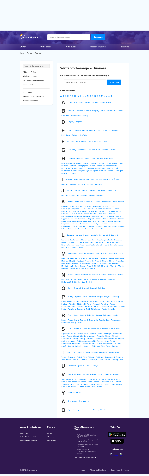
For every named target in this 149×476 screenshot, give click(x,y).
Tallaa (88, 352)
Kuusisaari (112, 224)
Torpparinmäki (110, 357)
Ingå (113, 179)
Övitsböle (103, 410)
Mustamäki (86, 263)
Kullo (94, 221)
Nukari (86, 279)
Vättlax (81, 387)
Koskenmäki (111, 219)
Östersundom (87, 410)
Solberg (75, 339)
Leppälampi (101, 240)
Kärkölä (90, 229)
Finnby (77, 141)
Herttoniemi (65, 168)
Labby (87, 235)
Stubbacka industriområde (86, 341)
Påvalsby (111, 309)
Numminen (102, 279)
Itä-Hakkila (81, 184)
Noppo (73, 279)
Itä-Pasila (90, 184)
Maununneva (93, 258)
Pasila (63, 301)
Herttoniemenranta (110, 166)
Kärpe (97, 229)
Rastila (63, 320)
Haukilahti (64, 166)
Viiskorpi (79, 384)
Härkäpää (119, 171)
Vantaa (74, 379)
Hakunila (100, 158)
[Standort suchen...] (87, 37)
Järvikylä (92, 195)
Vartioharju (82, 379)
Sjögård (76, 336)
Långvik (73, 247)
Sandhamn (95, 329)
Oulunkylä (101, 288)
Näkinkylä (75, 282)
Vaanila (70, 374)
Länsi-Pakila (79, 245)
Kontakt (49, 433)
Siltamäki (93, 333)
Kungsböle (65, 224)
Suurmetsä (76, 344)
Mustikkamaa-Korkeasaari (109, 263)
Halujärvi (85, 163)
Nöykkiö (89, 282)
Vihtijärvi (118, 382)
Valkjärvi (93, 374)
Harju (121, 163)
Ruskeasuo (65, 322)
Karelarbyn (87, 206)
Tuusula (75, 360)
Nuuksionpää (66, 282)
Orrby (70, 288)
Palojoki (100, 297)
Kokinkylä (104, 216)
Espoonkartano (113, 130)
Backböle (71, 111)
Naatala (70, 274)
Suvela (99, 344)
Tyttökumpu (93, 360)
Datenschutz (51, 440)
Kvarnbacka (65, 226)
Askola (108, 102)
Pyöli (88, 309)
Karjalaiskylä (65, 209)
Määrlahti (82, 268)
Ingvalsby (106, 179)
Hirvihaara (109, 168)
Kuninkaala (74, 224)
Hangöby (101, 163)
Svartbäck (117, 344)
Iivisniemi (68, 179)
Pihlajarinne (94, 301)
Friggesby (97, 141)
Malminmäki (113, 253)
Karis (112, 206)
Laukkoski (65, 240)
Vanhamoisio (66, 379)
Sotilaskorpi (98, 339)
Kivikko (72, 214)
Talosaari (94, 352)
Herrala (99, 166)
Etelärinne (75, 135)
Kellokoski (77, 211)
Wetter (23, 47)
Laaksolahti (79, 235)
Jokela (69, 190)
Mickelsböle (89, 261)
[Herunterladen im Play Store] (117, 434)
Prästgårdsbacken (67, 306)
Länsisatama (118, 245)
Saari (69, 329)
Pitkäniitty (72, 304)
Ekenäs (85, 130)
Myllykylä (64, 266)
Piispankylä (118, 301)
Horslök (74, 171)
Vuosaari (107, 384)
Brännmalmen (76, 116)
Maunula (84, 258)
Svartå (63, 346)
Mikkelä (98, 261)
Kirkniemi (64, 214)
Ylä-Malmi (71, 393)
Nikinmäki (102, 274)
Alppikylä (95, 102)
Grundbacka (82, 150)
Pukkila (96, 306)
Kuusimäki (103, 224)
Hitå (116, 168)
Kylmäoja (99, 226)
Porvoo (112, 304)
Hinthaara (90, 168)
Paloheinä (92, 297)
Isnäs (118, 179)
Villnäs (85, 384)
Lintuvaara (71, 242)
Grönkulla (91, 150)
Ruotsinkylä (93, 320)
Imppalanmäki (84, 179)
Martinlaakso (75, 258)
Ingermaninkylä (96, 179)
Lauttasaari (74, 240)
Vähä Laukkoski (117, 384)
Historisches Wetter (30, 101)
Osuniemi (77, 288)
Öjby (69, 410)
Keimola (64, 211)
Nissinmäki (65, 279)
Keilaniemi (116, 209)
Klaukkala (93, 214)
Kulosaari (109, 221)
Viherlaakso (104, 382)
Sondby (82, 339)
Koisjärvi (112, 214)
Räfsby (73, 322)
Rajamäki (90, 315)
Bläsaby (120, 111)
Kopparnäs (65, 219)
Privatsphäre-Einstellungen (98, 470)
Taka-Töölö (80, 352)
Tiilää (85, 357)
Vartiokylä (91, 379)
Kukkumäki (87, 221)
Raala (70, 315)
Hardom (115, 163)
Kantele (71, 206)
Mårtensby (91, 268)
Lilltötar (63, 242)
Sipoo (63, 336)
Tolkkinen (99, 357)
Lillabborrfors (118, 240)
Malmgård (82, 253)
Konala (111, 216)
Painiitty (70, 297)
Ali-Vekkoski (78, 102)
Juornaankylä (111, 190)
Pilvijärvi (64, 304)
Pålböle (104, 309)
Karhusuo (105, 206)
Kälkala (70, 229)
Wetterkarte (71, 47)
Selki (118, 329)
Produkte (125, 47)
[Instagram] (124, 455)
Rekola (70, 320)
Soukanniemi (109, 339)
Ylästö (78, 393)
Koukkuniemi (66, 221)
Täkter (101, 360)
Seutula (73, 333)
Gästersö (113, 150)
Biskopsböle (111, 111)
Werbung (50, 437)
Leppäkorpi (92, 240)
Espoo (104, 130)
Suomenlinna (66, 344)
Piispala (110, 301)
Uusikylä (95, 366)
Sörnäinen (115, 346)
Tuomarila (119, 357)
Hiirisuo (73, 168)
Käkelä (63, 229)
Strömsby (71, 341)
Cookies (83, 470)
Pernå (69, 301)
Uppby (88, 366)
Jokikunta (76, 190)
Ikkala (76, 179)
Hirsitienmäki (99, 168)
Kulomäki (101, 221)
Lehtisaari (83, 240)
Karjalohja (75, 209)
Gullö (98, 150)
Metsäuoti (80, 261)
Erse (98, 130)
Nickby (77, 274)
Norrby (79, 279)
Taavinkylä (71, 352)
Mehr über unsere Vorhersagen (85, 457)
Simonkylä (107, 333)
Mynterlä (89, 266)
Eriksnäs (92, 130)
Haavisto (79, 158)
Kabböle (97, 201)
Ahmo (70, 102)
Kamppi (121, 201)
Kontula (118, 216)
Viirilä (72, 384)
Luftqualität (27, 92)
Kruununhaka (77, 221)
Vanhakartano (115, 374)
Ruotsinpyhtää (104, 320)
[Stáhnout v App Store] (117, 441)
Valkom (100, 374)
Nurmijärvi (111, 279)
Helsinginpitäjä (83, 166)
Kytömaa (121, 226)
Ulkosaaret (72, 366)
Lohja (96, 242)
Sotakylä (90, 339)
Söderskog (96, 346)
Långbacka (65, 247)
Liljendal (110, 240)
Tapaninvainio (114, 352)
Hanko (108, 163)
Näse (83, 282)
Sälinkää (71, 346)
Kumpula (117, 221)
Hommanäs (65, 171)
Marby (121, 253)
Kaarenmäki (88, 201)
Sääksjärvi (79, 346)
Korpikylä (91, 219)
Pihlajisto (102, 301)
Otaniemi (93, 288)
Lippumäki (88, 242)
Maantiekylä (72, 253)
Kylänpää (107, 226)
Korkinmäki (82, 219)
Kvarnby (75, 226)
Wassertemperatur (98, 47)
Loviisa (101, 242)
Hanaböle (93, 163)
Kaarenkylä (79, 201)
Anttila (102, 102)
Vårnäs (99, 387)
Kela (70, 211)
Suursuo (85, 344)
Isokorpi (73, 184)
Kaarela (70, 201)
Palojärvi (107, 297)
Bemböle (87, 111)
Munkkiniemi (65, 263)
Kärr (102, 229)
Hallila (78, 163)
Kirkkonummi (116, 211)
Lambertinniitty (96, 235)
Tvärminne (83, 360)
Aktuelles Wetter (29, 72)
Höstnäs (73, 173)
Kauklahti (98, 209)
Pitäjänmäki (81, 304)
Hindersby (81, 168)
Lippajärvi (80, 242)
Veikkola (117, 379)
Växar (87, 387)
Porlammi (96, 304)
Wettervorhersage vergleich (33, 96)
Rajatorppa (107, 315)
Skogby (108, 336)
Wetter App (24, 433)
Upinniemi (80, 366)
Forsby (90, 141)
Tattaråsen (71, 357)
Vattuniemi (109, 379)
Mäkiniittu (120, 266)
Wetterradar (45, 47)
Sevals (80, 333)
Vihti (111, 382)
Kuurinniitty (94, 224)
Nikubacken (112, 274)
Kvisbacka (90, 226)
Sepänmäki (65, 333)
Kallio (115, 201)
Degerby (71, 122)
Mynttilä (97, 266)
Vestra (89, 382)
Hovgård (81, 171)
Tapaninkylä (103, 352)
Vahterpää (77, 374)
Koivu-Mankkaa (67, 216)
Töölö (121, 360)
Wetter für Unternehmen (28, 440)
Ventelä (64, 382)
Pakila (85, 297)
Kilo (99, 211)
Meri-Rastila (119, 258)
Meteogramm (28, 84)
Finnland (29, 53)
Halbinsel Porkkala (68, 163)
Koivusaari (95, 216)
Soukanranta (119, 339)
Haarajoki (71, 158)
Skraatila (115, 336)
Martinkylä (65, 258)
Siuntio (69, 336)
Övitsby (96, 410)
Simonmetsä (117, 333)
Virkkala (92, 384)
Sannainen (104, 329)
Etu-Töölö (83, 135)
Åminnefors (87, 401)
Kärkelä (83, 229)
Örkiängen (76, 410)
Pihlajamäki (84, 301)
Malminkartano (101, 253)
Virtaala (99, 384)
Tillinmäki (91, 357)
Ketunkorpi (93, 211)
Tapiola (63, 357)
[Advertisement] (74, 15)
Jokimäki (85, 190)
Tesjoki (79, 357)
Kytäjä (114, 226)
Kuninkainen (84, 224)
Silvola (100, 333)
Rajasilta (99, 315)
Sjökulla (83, 336)
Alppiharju (87, 102)
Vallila (106, 374)
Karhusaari (97, 206)
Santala (112, 329)
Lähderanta (116, 242)
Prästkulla (79, 306)
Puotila (63, 309)
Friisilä (105, 141)
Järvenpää (75, 195)
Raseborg (115, 315)
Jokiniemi (93, 190)
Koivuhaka (78, 216)
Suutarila (92, 344)
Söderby (87, 346)
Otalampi (85, 288)
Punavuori (113, 306)
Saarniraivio (77, 329)
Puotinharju (72, 309)
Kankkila (64, 206)
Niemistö (84, 274)
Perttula (76, 301)
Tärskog (115, 360)
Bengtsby (95, 111)
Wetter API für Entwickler (28, 437)
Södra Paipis (105, 346)
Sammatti (86, 329)
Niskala (120, 274)
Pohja (89, 304)
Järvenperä (65, 195)
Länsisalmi (108, 245)
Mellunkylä (103, 258)
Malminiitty (91, 253)
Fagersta (70, 141)
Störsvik (100, 341)
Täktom (107, 360)
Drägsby (78, 122)
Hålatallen (64, 173)
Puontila (122, 306)
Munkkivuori (76, 263)
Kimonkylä (106, 211)
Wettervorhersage (30, 76)
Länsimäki (99, 245)
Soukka (64, 341)
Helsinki (92, 166)
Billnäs (103, 111)
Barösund (79, 111)
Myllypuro (81, 266)
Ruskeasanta (115, 320)
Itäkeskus (98, 184)
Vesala (83, 382)
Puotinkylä (81, 309)
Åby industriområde (75, 401)
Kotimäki (121, 219)
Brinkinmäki (65, 116)
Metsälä (72, 261)
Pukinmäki (88, 306)
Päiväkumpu (95, 309)
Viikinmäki (65, 384)
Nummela (93, 279)
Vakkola (86, 374)
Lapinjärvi (106, 235)
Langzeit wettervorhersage (33, 80)
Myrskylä (104, 266)
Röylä (80, 322)
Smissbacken (66, 339)
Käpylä (77, 229)
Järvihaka (83, 195)
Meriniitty (64, 261)
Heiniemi (73, 166)
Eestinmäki (77, 130)
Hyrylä (95, 171)
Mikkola (105, 261)
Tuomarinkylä (66, 360)
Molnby (112, 261)
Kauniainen (107, 209)
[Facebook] (115, 455)
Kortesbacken (101, 219)
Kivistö (86, 214)
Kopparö (74, 219)
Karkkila (83, 209)
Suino (106, 341)
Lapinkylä (114, 235)
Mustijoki (95, 263)
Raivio (76, 315)
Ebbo (69, 130)
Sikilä (86, 333)
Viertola (96, 382)
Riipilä (76, 320)
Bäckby (85, 116)
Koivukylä (86, 216)
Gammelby (72, 150)
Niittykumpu (93, 274)
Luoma (108, 242)
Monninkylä (120, 261)
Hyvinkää (102, 171)
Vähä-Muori (65, 387)
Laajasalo (70, 235)
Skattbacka (91, 336)
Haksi (93, 158)
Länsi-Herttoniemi (67, 245)
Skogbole (100, 336)
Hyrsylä (89, 171)
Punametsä (104, 306)
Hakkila (86, 158)
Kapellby (79, 206)
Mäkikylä (113, 266)
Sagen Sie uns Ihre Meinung (120, 470)
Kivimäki (79, 214)
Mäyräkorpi (73, 268)
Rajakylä (83, 315)
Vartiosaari (100, 379)
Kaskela (91, 209)
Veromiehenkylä (74, 382)
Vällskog (74, 387)
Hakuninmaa (108, 158)
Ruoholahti (84, 320)
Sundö (112, 341)
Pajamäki (78, 297)
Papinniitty (115, 297)
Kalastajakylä (106, 201)
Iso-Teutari (65, 184)
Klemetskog (103, 214)
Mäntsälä (64, 268)
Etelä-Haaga (65, 135)
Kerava (84, 211)
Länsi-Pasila (90, 245)
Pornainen (104, 304)
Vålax (93, 387)
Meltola (111, 258)
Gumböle (105, 150)
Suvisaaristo (107, 344)
